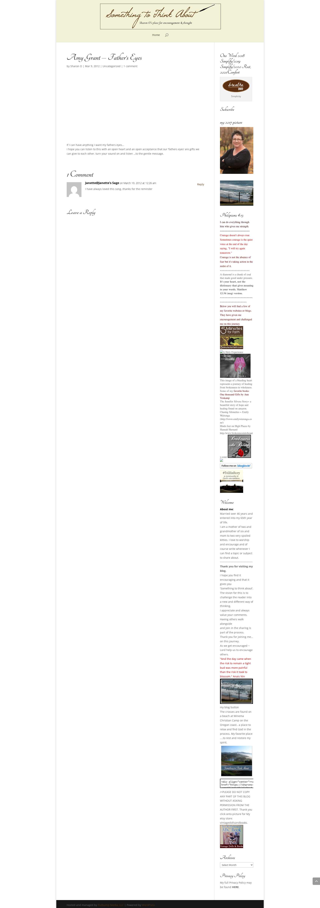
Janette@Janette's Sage (102, 183)
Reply (200, 184)
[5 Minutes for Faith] (231, 348)
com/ (224, 457)
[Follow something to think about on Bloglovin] (236, 467)
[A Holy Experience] (231, 352)
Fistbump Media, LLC (111, 905)
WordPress (148, 905)
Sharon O (76, 66)
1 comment (130, 66)
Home (156, 35)
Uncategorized (112, 66)
